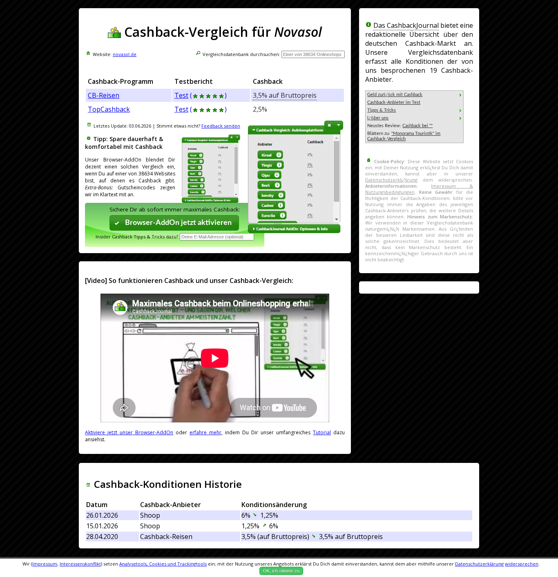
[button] (174, 222)
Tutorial (322, 432)
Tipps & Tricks (381, 110)
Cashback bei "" (417, 125)
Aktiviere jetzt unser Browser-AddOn (129, 432)
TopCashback (109, 109)
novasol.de (124, 54)
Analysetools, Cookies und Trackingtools (163, 564)
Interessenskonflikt (80, 564)
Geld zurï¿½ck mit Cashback (394, 94)
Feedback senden (220, 126)
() (208, 95)
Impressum (44, 564)
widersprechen (521, 564)
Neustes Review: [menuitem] (400, 125)
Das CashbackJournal (406, 25)
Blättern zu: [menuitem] (403, 136)
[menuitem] (414, 95)
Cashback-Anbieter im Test (393, 102)
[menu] (414, 116)
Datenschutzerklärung (479, 564)
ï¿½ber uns (377, 118)
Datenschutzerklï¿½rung (391, 180)
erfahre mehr (205, 432)
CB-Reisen (103, 95)
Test (181, 95)
